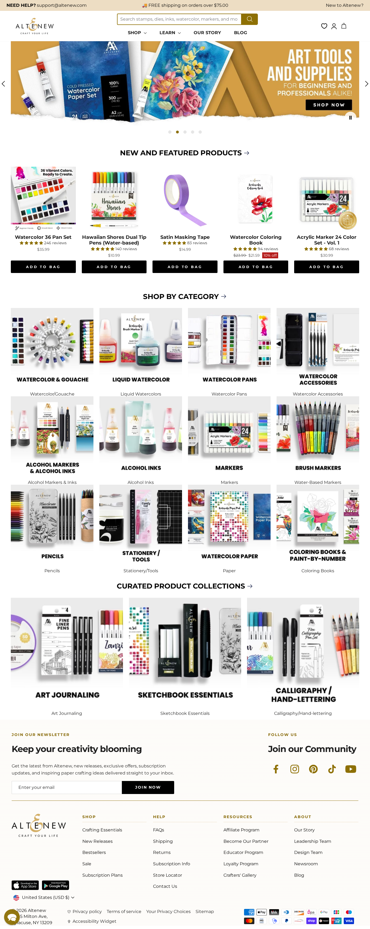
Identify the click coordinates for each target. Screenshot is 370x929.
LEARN (168, 32)
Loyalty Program (240, 863)
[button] (12, 917)
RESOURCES (237, 817)
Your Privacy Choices (168, 911)
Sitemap (205, 911)
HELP (159, 817)
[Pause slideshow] (350, 118)
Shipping (163, 841)
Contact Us (165, 886)
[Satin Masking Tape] (185, 199)
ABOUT (302, 817)
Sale (86, 863)
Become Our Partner (245, 841)
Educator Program (243, 852)
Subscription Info (171, 863)
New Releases (97, 841)
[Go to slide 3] (185, 132)
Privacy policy (87, 911)
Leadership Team (312, 841)
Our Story (304, 829)
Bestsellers (94, 852)
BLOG (240, 32)
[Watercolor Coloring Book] (255, 199)
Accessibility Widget (94, 921)
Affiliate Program (241, 829)
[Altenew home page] (35, 26)
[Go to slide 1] (169, 132)
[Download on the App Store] (25, 885)
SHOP (135, 32)
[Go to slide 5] (200, 132)
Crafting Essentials (102, 829)
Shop (89, 817)
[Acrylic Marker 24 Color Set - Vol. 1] (326, 199)
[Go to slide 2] (177, 132)
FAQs (158, 829)
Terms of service (124, 911)
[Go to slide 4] (192, 132)
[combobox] (179, 19)
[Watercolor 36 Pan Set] (43, 199)
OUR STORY (207, 32)
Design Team (308, 852)
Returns (162, 852)
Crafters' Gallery (240, 875)
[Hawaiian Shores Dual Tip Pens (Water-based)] (114, 199)
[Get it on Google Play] (55, 885)
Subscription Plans (102, 875)
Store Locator (167, 875)
